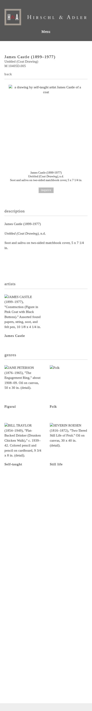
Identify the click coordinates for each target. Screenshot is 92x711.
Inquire (46, 190)
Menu (46, 32)
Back (8, 74)
